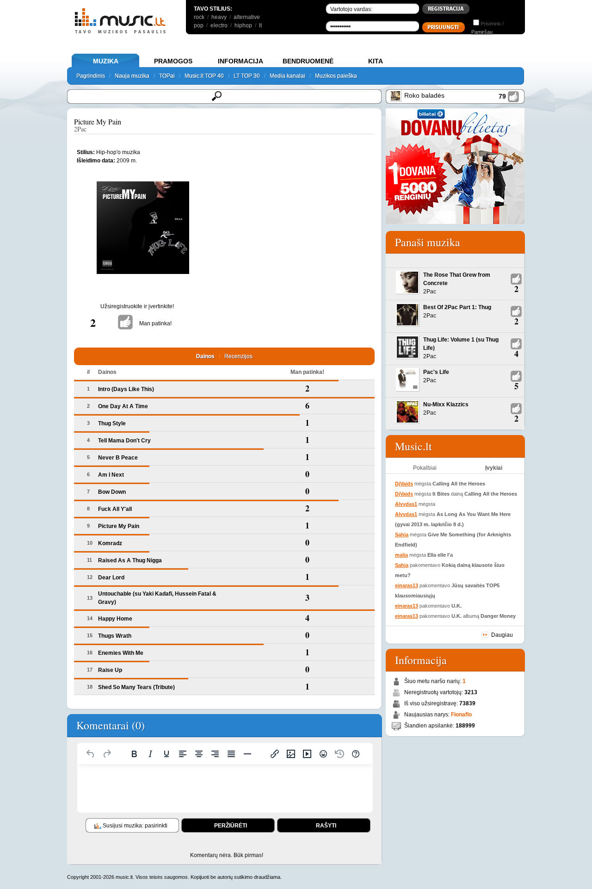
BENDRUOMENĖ (308, 61)
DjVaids (404, 483)
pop (199, 25)
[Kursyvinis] (150, 753)
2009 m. (127, 160)
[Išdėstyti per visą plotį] (231, 753)
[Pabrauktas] (166, 753)
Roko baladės (424, 95)
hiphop (243, 25)
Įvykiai (493, 468)
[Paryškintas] (134, 753)
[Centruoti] (199, 753)
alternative (247, 17)
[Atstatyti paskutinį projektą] (339, 753)
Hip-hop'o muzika (118, 152)
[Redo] (107, 753)
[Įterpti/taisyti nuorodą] (275, 753)
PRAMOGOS (173, 61)
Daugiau (502, 635)
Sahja (401, 534)
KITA (375, 61)
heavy (219, 17)
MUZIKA (105, 61)
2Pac (80, 128)
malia (401, 555)
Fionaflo (461, 714)
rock (199, 17)
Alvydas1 (406, 504)
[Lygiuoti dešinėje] (215, 753)
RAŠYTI (326, 825)
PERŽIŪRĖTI (230, 825)
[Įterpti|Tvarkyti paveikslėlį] (291, 753)
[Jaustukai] (323, 753)
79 (502, 96)
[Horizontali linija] (247, 753)
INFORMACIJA (240, 61)
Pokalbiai (425, 468)
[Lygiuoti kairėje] (183, 753)
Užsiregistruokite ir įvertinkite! (137, 306)
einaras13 (406, 585)
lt (260, 25)
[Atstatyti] (91, 753)
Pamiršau (482, 32)
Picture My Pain (97, 121)
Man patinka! (155, 323)
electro (219, 25)
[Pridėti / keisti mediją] (307, 753)
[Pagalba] (356, 753)
